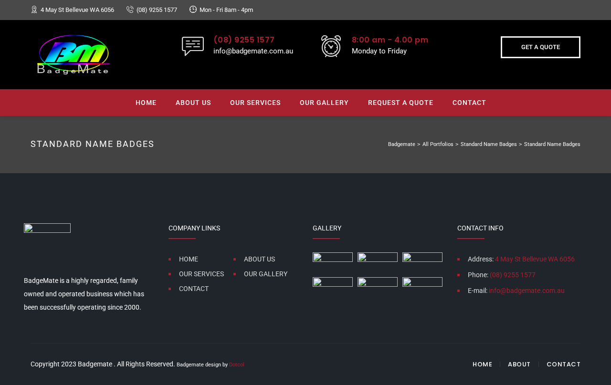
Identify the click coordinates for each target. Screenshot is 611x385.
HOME (146, 102)
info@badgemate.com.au (253, 51)
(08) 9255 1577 (157, 9)
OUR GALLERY (324, 102)
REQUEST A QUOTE (400, 102)
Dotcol (236, 365)
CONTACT (469, 102)
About (519, 364)
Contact (564, 364)
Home (482, 364)
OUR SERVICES (255, 102)
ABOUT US (193, 102)
